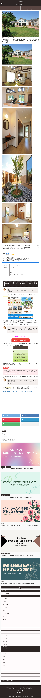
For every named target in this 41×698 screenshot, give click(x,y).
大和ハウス (5, 644)
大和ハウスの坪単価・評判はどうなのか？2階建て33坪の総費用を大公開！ (17, 497)
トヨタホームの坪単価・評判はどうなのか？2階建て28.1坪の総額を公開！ (17, 468)
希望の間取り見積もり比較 (19, 340)
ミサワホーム (5, 632)
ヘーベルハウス (6, 613)
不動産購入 (5, 646)
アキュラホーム (6, 638)
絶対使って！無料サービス (8, 680)
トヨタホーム (5, 622)
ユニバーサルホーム (6, 628)
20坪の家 (4, 656)
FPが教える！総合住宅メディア (20, 694)
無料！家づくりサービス (10, 6)
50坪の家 (4, 665)
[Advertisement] (20, 404)
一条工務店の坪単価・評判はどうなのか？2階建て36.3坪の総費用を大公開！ (17, 555)
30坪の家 (4, 659)
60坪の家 (4, 668)
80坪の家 (4, 675)
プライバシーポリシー (19, 688)
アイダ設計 (5, 625)
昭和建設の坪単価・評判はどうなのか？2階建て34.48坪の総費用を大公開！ (17, 583)
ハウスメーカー (10, 9)
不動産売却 (5, 648)
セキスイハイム (6, 604)
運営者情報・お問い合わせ (28, 688)
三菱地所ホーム (6, 619)
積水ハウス (5, 616)
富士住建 (4, 601)
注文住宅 (30, 6)
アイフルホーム (6, 635)
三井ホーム (5, 641)
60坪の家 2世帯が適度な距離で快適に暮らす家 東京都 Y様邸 (8, 440)
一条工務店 (5, 598)
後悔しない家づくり (30, 9)
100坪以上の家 (5, 678)
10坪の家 (4, 653)
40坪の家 (4, 662)
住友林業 (4, 610)
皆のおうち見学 (6, 651)
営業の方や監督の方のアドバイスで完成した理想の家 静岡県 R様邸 (8, 436)
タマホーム (5, 607)
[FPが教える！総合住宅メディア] (21, 3)
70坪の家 (4, 671)
